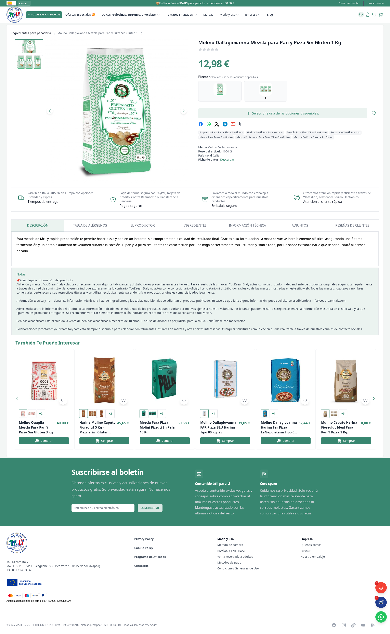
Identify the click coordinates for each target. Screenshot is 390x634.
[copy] (241, 124)
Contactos (141, 566)
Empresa (251, 14)
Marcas (208, 14)
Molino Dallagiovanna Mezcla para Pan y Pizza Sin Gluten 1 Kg (99, 33)
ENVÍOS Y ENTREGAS (231, 551)
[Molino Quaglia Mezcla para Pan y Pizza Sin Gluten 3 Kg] (44, 380)
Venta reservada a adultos (235, 556)
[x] (216, 124)
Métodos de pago (229, 562)
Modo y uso (227, 14)
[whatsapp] (208, 124)
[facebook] (200, 124)
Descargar (227, 159)
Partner (305, 551)
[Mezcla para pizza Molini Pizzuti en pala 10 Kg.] (165, 380)
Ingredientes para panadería (31, 33)
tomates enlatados (179, 14)
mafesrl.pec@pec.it (91, 625)
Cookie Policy (143, 548)
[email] (233, 124)
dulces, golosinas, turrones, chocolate (129, 14)
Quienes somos (310, 545)
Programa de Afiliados (150, 557)
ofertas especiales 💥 (80, 14)
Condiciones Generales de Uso (238, 568)
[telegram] (225, 124)
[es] (11, 3)
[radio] (220, 91)
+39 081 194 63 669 (19, 570)
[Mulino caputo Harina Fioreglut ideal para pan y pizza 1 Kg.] (346, 380)
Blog (270, 14)
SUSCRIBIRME (150, 508)
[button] (18, 399)
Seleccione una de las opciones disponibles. (285, 113)
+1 (213, 413)
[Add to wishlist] (63, 400)
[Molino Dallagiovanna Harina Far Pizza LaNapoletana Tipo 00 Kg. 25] (286, 380)
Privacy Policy (144, 539)
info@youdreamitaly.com (329, 300)
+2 (40, 413)
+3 (343, 413)
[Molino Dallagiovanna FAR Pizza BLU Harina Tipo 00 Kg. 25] (225, 380)
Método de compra (230, 545)
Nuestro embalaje (312, 556)
